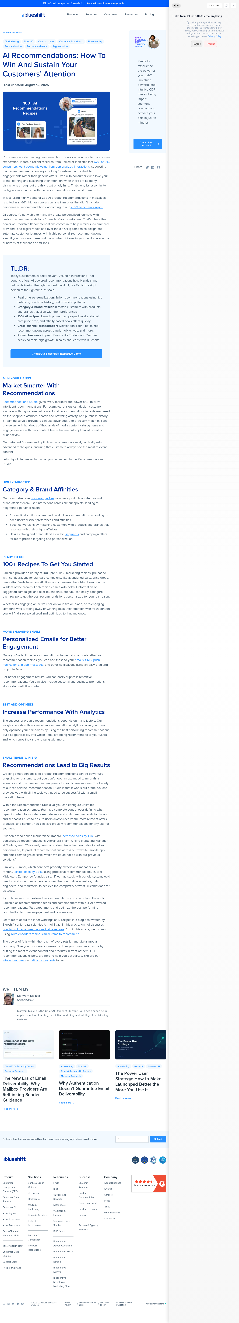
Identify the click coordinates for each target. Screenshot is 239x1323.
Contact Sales (10, 1262)
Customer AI (154, 1066)
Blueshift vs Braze (63, 1251)
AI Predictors (13, 1225)
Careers (108, 1195)
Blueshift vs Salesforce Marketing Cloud (62, 1282)
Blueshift (28, 41)
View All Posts (14, 32)
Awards (108, 1189)
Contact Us (110, 1218)
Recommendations (37, 46)
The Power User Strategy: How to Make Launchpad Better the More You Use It (138, 1081)
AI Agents (11, 1213)
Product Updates (88, 1209)
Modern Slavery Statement (124, 1303)
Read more (9, 1108)
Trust (107, 1207)
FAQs (56, 1183)
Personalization (13, 46)
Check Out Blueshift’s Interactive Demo (56, 354)
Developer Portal (88, 1203)
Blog (55, 1189)
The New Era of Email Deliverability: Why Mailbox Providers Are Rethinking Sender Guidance (25, 1089)
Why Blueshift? (112, 1212)
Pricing (149, 14)
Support (83, 1215)
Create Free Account (146, 144)
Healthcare (34, 1199)
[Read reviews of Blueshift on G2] (148, 1183)
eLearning (33, 1193)
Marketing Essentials (71, 1076)
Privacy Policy (68, 1303)
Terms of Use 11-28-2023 (87, 1303)
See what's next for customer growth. (105, 3)
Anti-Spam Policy (104, 1303)
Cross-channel (46, 41)
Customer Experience (71, 41)
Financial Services (37, 1215)
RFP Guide (59, 1231)
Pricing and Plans (12, 1268)
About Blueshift (112, 1183)
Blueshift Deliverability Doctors (19, 1066)
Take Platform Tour (13, 1246)
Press (107, 1201)
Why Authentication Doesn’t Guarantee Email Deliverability (84, 1088)
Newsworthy (95, 41)
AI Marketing (12, 41)
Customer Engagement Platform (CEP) (10, 1187)
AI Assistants (13, 1219)
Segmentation (60, 46)
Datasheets (59, 1205)
